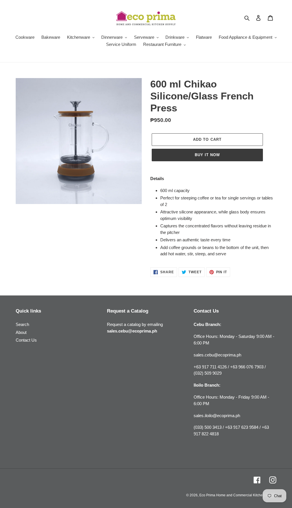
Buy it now (207, 155)
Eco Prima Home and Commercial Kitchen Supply (237, 495)
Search (22, 324)
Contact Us (26, 340)
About (21, 332)
